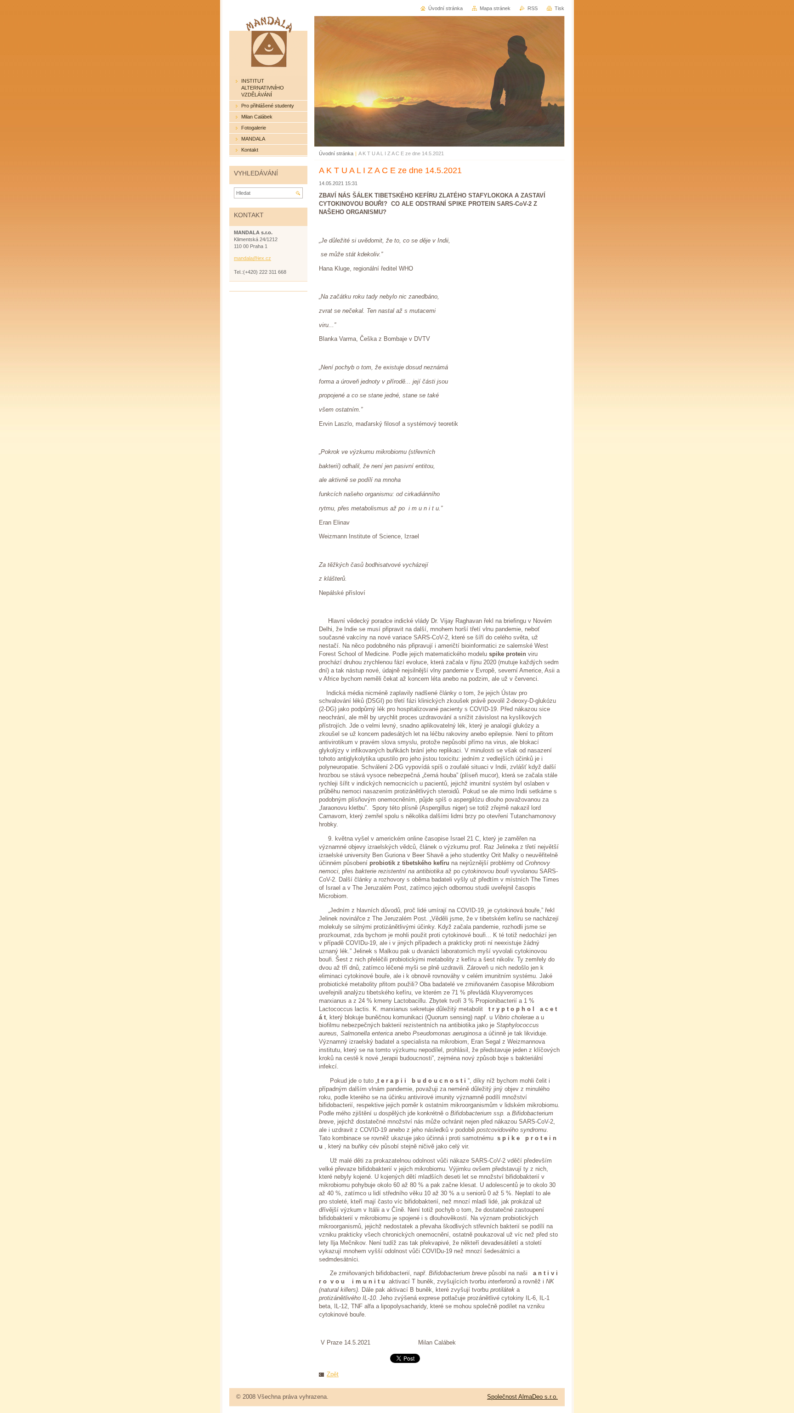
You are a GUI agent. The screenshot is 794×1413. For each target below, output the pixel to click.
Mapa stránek (495, 8)
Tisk (559, 8)
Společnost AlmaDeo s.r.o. (522, 1396)
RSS (532, 8)
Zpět (333, 1374)
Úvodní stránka (336, 153)
